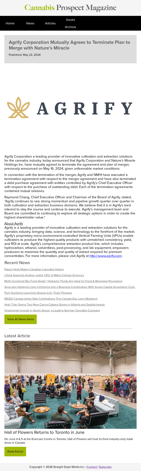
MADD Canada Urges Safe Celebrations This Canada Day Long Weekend (50, 299)
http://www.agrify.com (106, 256)
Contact (92, 467)
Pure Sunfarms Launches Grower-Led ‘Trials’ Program (38, 293)
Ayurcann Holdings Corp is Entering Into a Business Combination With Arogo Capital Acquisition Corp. (69, 287)
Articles (50, 23)
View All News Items (20, 319)
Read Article (15, 451)
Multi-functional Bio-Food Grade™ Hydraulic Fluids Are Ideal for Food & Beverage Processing (63, 281)
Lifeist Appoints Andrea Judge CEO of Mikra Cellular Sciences (44, 275)
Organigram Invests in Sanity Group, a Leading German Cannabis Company (52, 310)
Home (10, 23)
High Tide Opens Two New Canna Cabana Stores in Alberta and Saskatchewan (54, 304)
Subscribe (105, 467)
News (30, 23)
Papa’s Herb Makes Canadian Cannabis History (34, 269)
